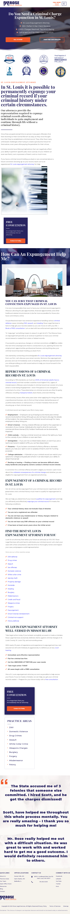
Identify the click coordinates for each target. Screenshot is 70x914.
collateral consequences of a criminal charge (29, 472)
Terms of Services (55, 906)
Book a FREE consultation (15, 328)
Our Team (3, 881)
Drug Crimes (15, 735)
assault (30, 323)
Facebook (59, 876)
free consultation (51, 679)
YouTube (58, 881)
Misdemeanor (16, 760)
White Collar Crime (18, 744)
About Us (3, 876)
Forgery (13, 756)
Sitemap (65, 906)
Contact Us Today (15, 241)
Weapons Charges (18, 748)
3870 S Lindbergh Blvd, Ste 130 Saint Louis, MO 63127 (43, 877)
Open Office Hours (5, 883)
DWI (25, 323)
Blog (1, 889)
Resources (3, 886)
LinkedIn (58, 878)
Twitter (58, 883)
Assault (12, 740)
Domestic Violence (18, 731)
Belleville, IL (17, 881)
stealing (40, 323)
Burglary (13, 752)
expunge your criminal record (38, 501)
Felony (12, 764)
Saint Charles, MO (19, 878)
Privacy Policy (42, 906)
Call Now (57, 4)
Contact (2, 891)
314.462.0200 (43, 881)
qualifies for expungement (46, 499)
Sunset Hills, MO (19, 876)
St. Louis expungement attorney (22, 164)
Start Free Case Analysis (52, 39)
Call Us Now (18, 39)
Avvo (57, 886)
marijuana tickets (26, 393)
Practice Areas (4, 878)
